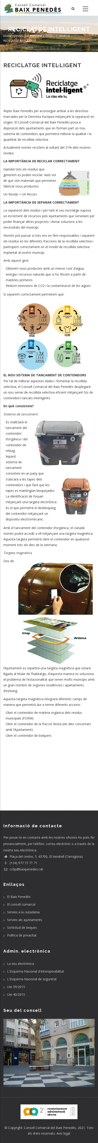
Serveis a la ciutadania (23, 912)
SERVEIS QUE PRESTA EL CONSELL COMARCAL (41, 36)
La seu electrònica (20, 963)
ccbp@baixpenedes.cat (26, 869)
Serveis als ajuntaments (24, 920)
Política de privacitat (22, 935)
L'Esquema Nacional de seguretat (32, 979)
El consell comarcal (21, 904)
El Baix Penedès (19, 896)
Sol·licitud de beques (22, 927)
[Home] (32, 8)
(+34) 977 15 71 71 (23, 863)
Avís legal (63, 1133)
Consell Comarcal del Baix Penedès (50, 1128)
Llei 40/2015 (16, 994)
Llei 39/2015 (16, 987)
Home (7, 36)
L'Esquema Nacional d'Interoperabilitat (35, 971)
